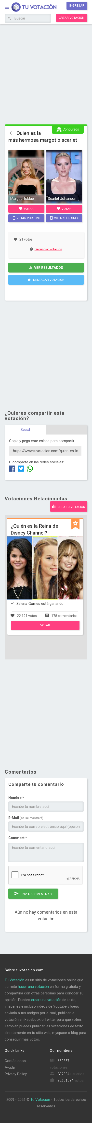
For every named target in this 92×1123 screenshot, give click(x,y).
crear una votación (46, 1000)
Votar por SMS (28, 218)
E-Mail (25, 818)
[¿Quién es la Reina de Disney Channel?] (45, 629)
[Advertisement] (46, 74)
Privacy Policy (16, 1074)
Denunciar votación (48, 249)
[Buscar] (9, 19)
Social (25, 430)
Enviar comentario (36, 894)
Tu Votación (14, 980)
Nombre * (16, 798)
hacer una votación (33, 986)
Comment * (17, 838)
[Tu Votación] (31, 8)
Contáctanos (15, 1061)
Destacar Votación (48, 280)
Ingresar (76, 5)
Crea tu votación (71, 507)
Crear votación (71, 18)
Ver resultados (48, 268)
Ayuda (10, 1067)
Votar (28, 209)
